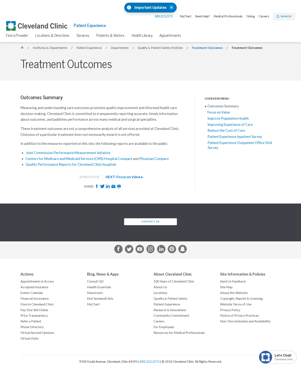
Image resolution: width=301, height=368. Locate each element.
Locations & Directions (52, 35)
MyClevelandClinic (100, 298)
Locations (160, 293)
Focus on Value (219, 112)
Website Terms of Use (235, 304)
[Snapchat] (182, 250)
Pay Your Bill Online (34, 310)
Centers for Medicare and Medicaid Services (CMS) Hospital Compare (79, 158)
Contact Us (150, 221)
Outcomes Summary (223, 106)
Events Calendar (31, 293)
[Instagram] (150, 250)
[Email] (114, 187)
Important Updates (150, 7)
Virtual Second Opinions (37, 333)
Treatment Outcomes (207, 48)
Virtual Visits (29, 338)
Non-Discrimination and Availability (245, 321)
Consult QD (95, 281)
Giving (251, 16)
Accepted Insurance (34, 287)
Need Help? (202, 16)
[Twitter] (102, 187)
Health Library (142, 35)
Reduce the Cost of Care (226, 130)
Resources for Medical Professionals (179, 333)
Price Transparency (34, 315)
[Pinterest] (172, 250)
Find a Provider (17, 35)
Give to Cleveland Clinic (37, 304)
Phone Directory (32, 327)
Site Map (226, 287)
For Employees (164, 327)
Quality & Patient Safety (170, 298)
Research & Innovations (170, 310)
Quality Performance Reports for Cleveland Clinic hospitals (71, 164)
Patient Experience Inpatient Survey (235, 136)
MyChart (185, 16)
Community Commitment (171, 315)
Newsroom (95, 293)
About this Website (234, 293)
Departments (120, 48)
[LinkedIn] (108, 187)
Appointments (170, 35)
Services (83, 35)
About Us (160, 287)
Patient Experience (90, 25)
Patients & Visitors (110, 35)
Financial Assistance (34, 298)
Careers (264, 16)
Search (286, 16)
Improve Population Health (228, 118)
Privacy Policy (230, 310)
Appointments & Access (37, 281)
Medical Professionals (228, 16)
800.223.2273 (164, 16)
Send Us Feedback (233, 281)
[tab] (144, 177)
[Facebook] (97, 187)
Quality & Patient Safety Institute (160, 48)
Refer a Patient (30, 321)
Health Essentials (99, 287)
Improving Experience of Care (230, 124)
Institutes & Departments (50, 48)
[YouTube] (140, 250)
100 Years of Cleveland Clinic (174, 281)
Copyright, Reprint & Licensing (241, 298)
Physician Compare (154, 158)
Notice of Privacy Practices (239, 315)
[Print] (119, 187)
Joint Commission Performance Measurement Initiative (68, 153)
